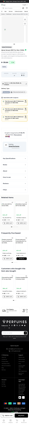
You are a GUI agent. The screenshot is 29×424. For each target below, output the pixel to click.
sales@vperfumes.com (15, 349)
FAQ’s (5, 190)
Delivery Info (21, 357)
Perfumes (8, 14)
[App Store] (23, 397)
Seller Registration (23, 371)
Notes (5, 165)
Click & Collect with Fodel (22, 366)
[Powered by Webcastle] (14, 411)
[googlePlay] (9, 328)
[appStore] (24, 325)
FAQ (20, 363)
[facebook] (9, 325)
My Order (4, 386)
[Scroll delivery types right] (26, 92)
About (5, 171)
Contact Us (4, 359)
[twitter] (17, 325)
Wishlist (3, 382)
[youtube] (22, 325)
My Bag (3, 384)
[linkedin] (14, 325)
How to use (7, 177)
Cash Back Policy (6, 363)
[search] (23, 8)
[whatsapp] (19, 325)
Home (3, 14)
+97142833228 (15, 351)
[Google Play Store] (20, 397)
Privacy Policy (5, 361)
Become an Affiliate (21, 374)
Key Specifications (9, 158)
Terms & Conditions (6, 365)
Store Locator (22, 361)
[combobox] (25, 5)
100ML (4, 67)
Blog (3, 367)
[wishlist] (27, 8)
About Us (4, 357)
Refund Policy (22, 359)
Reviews (6, 183)
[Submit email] (25, 333)
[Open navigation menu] (1, 11)
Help (20, 369)
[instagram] (12, 325)
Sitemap (4, 369)
